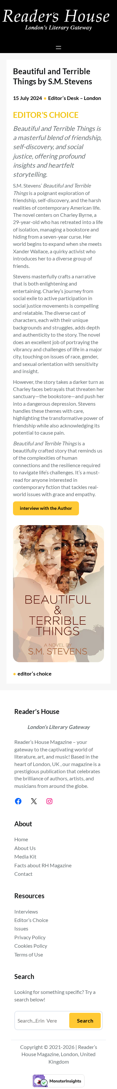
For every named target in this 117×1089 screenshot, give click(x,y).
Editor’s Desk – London (74, 98)
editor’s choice (35, 673)
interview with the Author (46, 508)
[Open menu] (58, 47)
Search (85, 1020)
